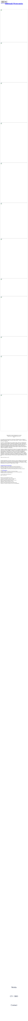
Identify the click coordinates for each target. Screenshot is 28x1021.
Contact (7, 3)
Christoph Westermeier (14, 4)
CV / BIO (4, 3)
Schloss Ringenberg (4, 470)
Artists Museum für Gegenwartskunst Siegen (6, 465)
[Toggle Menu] (4, 2)
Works (2, 3)
